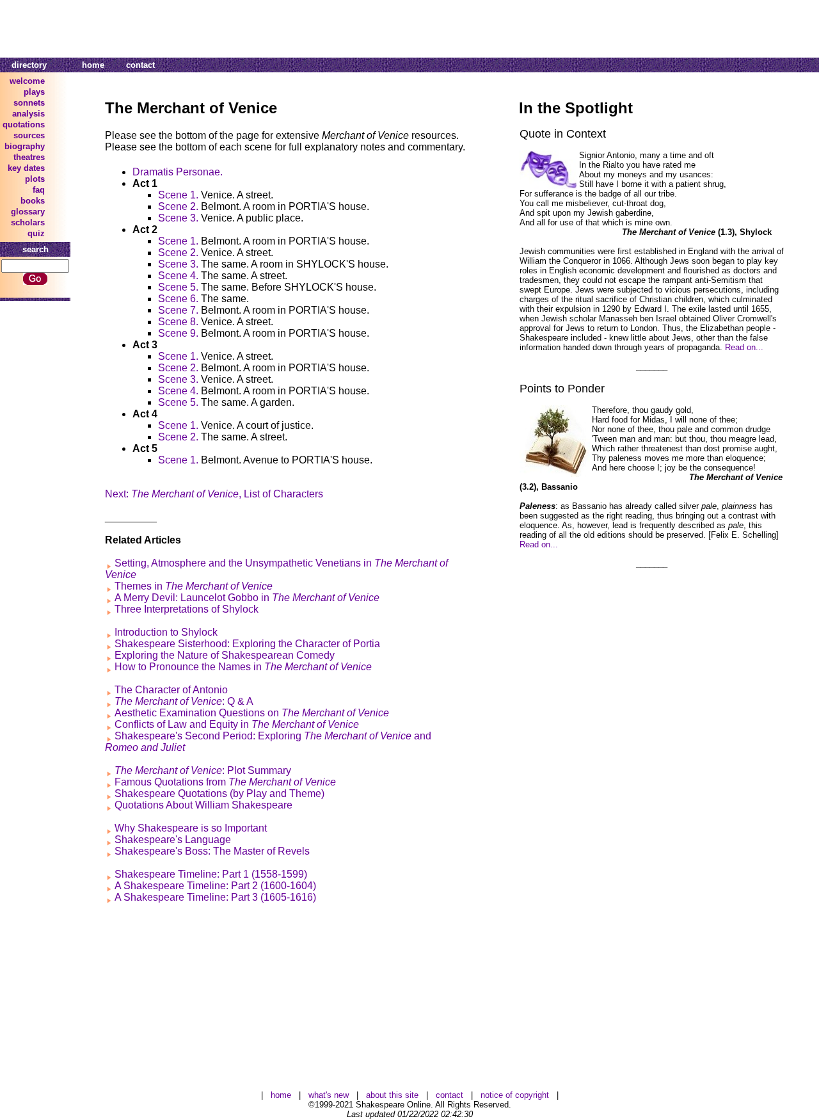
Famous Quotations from (225, 782)
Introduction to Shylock (166, 632)
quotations (24, 124)
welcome (27, 81)
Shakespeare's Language (173, 839)
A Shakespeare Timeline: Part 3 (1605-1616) (215, 897)
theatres (29, 157)
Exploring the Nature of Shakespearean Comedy (225, 655)
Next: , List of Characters (214, 493)
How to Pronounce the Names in (243, 666)
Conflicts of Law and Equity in (237, 724)
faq (39, 190)
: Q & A (184, 701)
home (93, 65)
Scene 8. (178, 321)
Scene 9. (178, 333)
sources (29, 135)
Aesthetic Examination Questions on (252, 712)
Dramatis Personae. (177, 171)
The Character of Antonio (171, 689)
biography (24, 146)
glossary (28, 211)
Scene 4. (178, 275)
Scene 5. (178, 287)
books (32, 200)
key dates (26, 168)
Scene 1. (178, 194)
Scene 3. (178, 218)
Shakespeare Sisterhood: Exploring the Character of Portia (247, 643)
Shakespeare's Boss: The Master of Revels (212, 851)
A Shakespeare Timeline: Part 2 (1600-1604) (215, 885)
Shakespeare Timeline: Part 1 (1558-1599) (211, 874)
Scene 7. (178, 310)
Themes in (194, 586)
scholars (28, 222)
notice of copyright (515, 1095)
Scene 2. (178, 206)
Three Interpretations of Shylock (186, 609)
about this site (392, 1095)
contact (140, 65)
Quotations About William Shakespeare (203, 805)
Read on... (744, 347)
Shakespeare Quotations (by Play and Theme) (219, 793)
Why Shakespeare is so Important (191, 828)
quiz (36, 233)
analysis (28, 113)
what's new (328, 1095)
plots (35, 179)
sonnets (29, 103)
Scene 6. (178, 298)
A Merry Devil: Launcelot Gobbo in (247, 597)
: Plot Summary (203, 770)
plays (34, 92)
